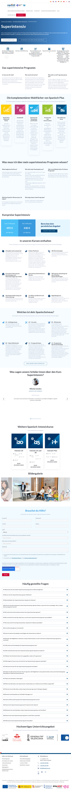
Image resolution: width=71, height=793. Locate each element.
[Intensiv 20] (19, 441)
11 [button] (40, 418)
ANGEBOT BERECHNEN (49, 230)
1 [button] (30, 418)
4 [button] (33, 418)
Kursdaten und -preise (7, 760)
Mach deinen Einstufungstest (35, 363)
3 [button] (32, 418)
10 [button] (39, 418)
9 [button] (38, 418)
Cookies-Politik (24, 763)
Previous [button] (3, 399)
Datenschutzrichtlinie (25, 760)
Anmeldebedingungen (25, 758)
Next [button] (67, 399)
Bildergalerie (5, 767)
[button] (6, 56)
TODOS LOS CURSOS (6, 21)
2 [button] (31, 418)
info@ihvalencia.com (45, 768)
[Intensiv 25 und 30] (35, 441)
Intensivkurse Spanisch (20, 21)
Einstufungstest (6, 758)
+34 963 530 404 (44, 763)
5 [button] (34, 418)
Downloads (5, 765)
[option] (35, 389)
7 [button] (36, 418)
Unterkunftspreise (6, 763)
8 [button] (37, 418)
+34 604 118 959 (44, 765)
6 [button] (35, 418)
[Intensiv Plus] (52, 441)
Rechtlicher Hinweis (25, 765)
